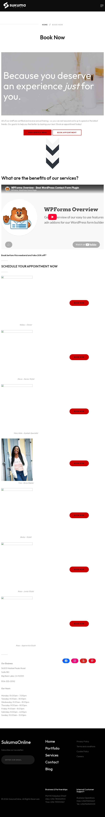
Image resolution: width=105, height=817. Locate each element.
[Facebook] (66, 661)
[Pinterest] (92, 661)
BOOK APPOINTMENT (67, 132)
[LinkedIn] (9, 789)
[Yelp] (83, 661)
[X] (2, 789)
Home (45, 25)
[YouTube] (13, 789)
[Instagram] (74, 661)
